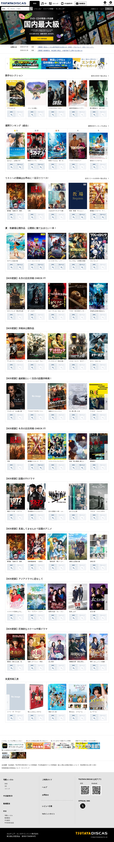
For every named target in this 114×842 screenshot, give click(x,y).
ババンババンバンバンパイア (57, 461)
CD (45, 3)
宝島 (29, 211)
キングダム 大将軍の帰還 (77, 261)
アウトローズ (11, 108)
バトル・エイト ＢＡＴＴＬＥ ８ (80, 361)
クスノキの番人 (32, 108)
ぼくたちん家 (73, 511)
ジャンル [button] (37, 8)
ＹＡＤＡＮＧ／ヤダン (55, 108)
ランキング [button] (60, 8)
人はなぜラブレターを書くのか (58, 211)
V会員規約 (11, 765)
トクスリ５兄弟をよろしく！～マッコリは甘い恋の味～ (24, 611)
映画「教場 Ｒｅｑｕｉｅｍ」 (78, 211)
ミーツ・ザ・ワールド (13, 712)
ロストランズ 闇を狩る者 (15, 311)
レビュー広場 (47, 806)
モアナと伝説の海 (12, 261)
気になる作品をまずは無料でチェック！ (13, 750)
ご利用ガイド (94, 9)
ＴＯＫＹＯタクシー (75, 160)
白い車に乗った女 (74, 411)
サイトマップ (25, 768)
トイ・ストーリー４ (34, 261)
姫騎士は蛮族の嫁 (74, 561)
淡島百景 (92, 561)
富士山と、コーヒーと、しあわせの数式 (81, 712)
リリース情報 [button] (48, 8)
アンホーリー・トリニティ (15, 361)
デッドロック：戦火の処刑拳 (57, 361)
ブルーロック (94, 261)
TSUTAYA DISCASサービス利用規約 (26, 765)
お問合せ (45, 795)
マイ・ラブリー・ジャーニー (36, 611)
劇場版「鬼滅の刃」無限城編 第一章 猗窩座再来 (22, 211)
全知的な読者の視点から (97, 311)
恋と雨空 (51, 661)
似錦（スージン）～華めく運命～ (38, 661)
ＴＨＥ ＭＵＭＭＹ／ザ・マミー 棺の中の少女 (84, 311)
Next (106, 98)
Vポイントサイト (48, 814)
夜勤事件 (92, 461)
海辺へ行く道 (53, 712)
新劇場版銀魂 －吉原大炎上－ (37, 561)
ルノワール (93, 712)
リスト (105, 4)
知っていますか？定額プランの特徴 (60, 741)
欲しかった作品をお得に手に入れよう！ (37, 741)
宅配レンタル (9, 815)
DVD (34, 3)
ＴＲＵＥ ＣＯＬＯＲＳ (97, 511)
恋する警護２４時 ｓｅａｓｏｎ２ (59, 511)
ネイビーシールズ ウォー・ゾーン (38, 361)
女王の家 (92, 611)
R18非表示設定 (9, 823)
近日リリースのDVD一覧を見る (96, 178)
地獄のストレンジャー (55, 411)
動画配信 (82, 3)
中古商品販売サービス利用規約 (47, 765)
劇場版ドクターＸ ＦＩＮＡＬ (99, 211)
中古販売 (7, 820)
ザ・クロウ (31, 311)
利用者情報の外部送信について (11, 768)
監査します (72, 611)
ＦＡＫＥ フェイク (96, 411)
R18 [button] (108, 9)
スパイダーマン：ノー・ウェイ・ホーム (61, 261)
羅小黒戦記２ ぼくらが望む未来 (100, 108)
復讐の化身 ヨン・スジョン (57, 611)
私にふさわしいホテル (34, 712)
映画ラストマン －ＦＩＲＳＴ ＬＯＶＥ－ (41, 160)
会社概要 (4, 765)
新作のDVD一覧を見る (99, 76)
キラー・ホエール (95, 361)
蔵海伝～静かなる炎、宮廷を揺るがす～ (19, 661)
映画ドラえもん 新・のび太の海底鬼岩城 (61, 160)
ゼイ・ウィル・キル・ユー (57, 311)
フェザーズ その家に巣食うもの (17, 411)
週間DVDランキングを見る (97, 126)
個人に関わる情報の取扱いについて (68, 765)
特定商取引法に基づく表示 (88, 765)
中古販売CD (68, 3)
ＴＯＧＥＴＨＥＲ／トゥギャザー (38, 411)
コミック (55, 3)
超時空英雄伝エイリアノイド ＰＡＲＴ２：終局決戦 (85, 108)
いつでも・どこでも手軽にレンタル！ (12, 741)
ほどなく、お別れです (13, 160)
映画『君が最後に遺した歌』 (78, 461)
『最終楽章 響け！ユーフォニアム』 (60, 561)
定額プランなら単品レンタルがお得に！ (86, 741)
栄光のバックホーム (96, 160)
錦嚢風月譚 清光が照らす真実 (78, 661)
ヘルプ (102, 9)
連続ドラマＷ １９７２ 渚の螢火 (17, 511)
